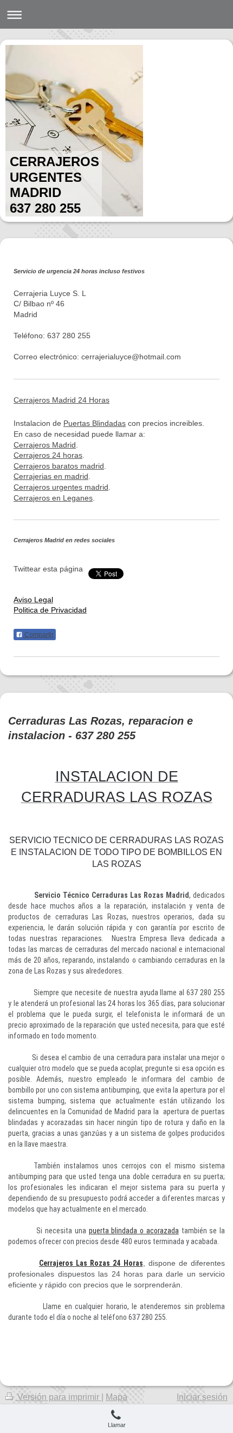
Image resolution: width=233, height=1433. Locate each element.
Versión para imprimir (58, 1397)
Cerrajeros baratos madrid (59, 466)
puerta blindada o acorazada (134, 1230)
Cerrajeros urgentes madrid (61, 487)
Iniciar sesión (202, 1397)
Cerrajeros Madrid (45, 445)
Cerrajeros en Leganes (53, 498)
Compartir (38, 635)
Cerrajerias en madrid (51, 476)
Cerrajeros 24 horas (48, 455)
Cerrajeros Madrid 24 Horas (61, 400)
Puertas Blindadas (94, 423)
